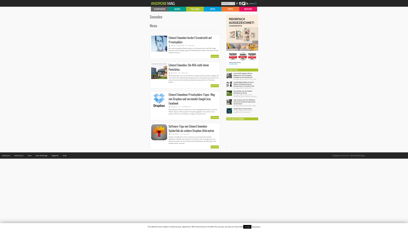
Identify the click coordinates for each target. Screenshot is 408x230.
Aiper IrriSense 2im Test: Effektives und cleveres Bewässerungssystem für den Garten (244, 102)
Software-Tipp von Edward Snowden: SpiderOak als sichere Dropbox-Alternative (191, 128)
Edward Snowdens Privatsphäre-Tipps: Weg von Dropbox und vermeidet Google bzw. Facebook (192, 98)
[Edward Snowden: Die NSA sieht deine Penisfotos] (159, 79)
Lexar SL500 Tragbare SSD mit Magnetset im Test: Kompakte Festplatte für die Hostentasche (243, 75)
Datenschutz (18, 156)
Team (30, 156)
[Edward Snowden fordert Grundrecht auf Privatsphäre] (159, 51)
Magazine (55, 156)
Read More (214, 56)
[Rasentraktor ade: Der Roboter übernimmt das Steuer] (229, 96)
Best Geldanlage (41, 156)
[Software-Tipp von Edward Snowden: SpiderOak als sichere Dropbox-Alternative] (159, 140)
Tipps (230, 9)
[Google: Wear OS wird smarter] (229, 113)
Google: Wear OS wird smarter (243, 109)
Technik (195, 9)
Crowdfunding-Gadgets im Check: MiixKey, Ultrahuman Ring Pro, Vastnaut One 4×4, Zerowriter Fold (244, 84)
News (177, 9)
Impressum (6, 156)
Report (248, 9)
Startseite (159, 9)
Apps (212, 9)
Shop (64, 156)
